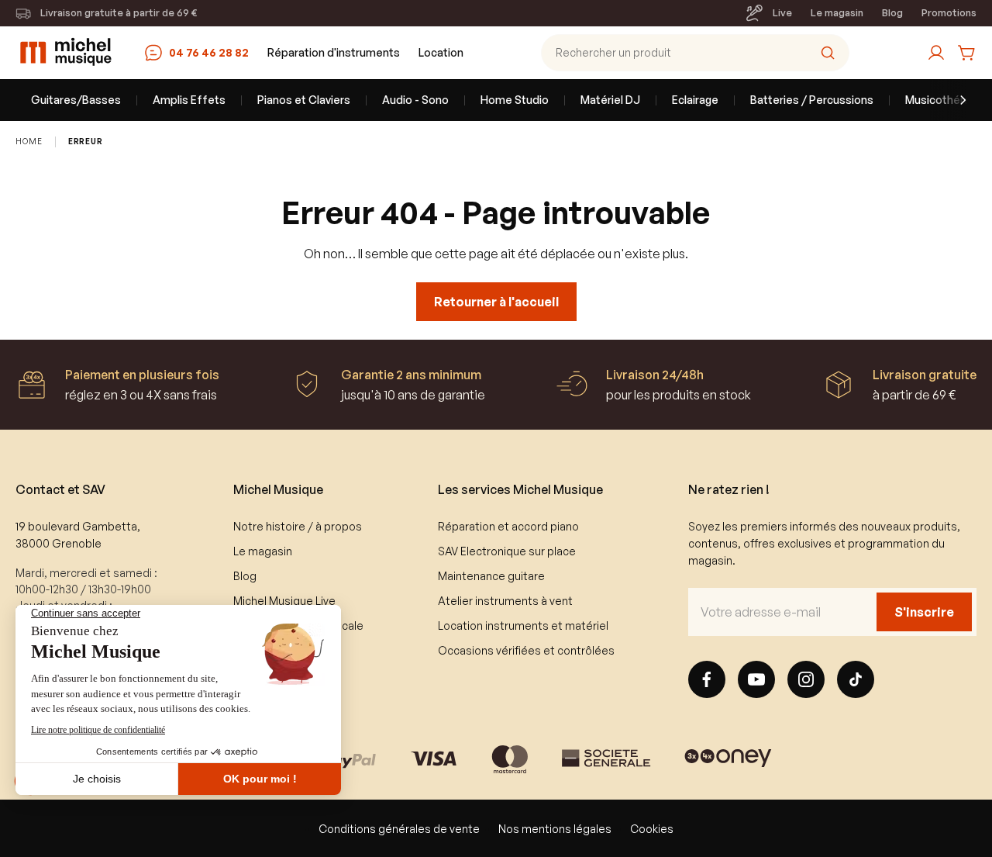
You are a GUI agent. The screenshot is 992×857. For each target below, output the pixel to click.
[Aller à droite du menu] (953, 100)
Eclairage (695, 99)
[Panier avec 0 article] (967, 52)
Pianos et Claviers (303, 99)
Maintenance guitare (491, 575)
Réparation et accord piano (508, 526)
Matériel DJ (610, 99)
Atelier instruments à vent (505, 600)
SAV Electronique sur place (507, 551)
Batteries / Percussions (811, 99)
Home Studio (514, 99)
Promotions (948, 12)
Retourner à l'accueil (496, 301)
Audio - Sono (415, 99)
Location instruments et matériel (523, 625)
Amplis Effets (189, 99)
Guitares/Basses (76, 99)
